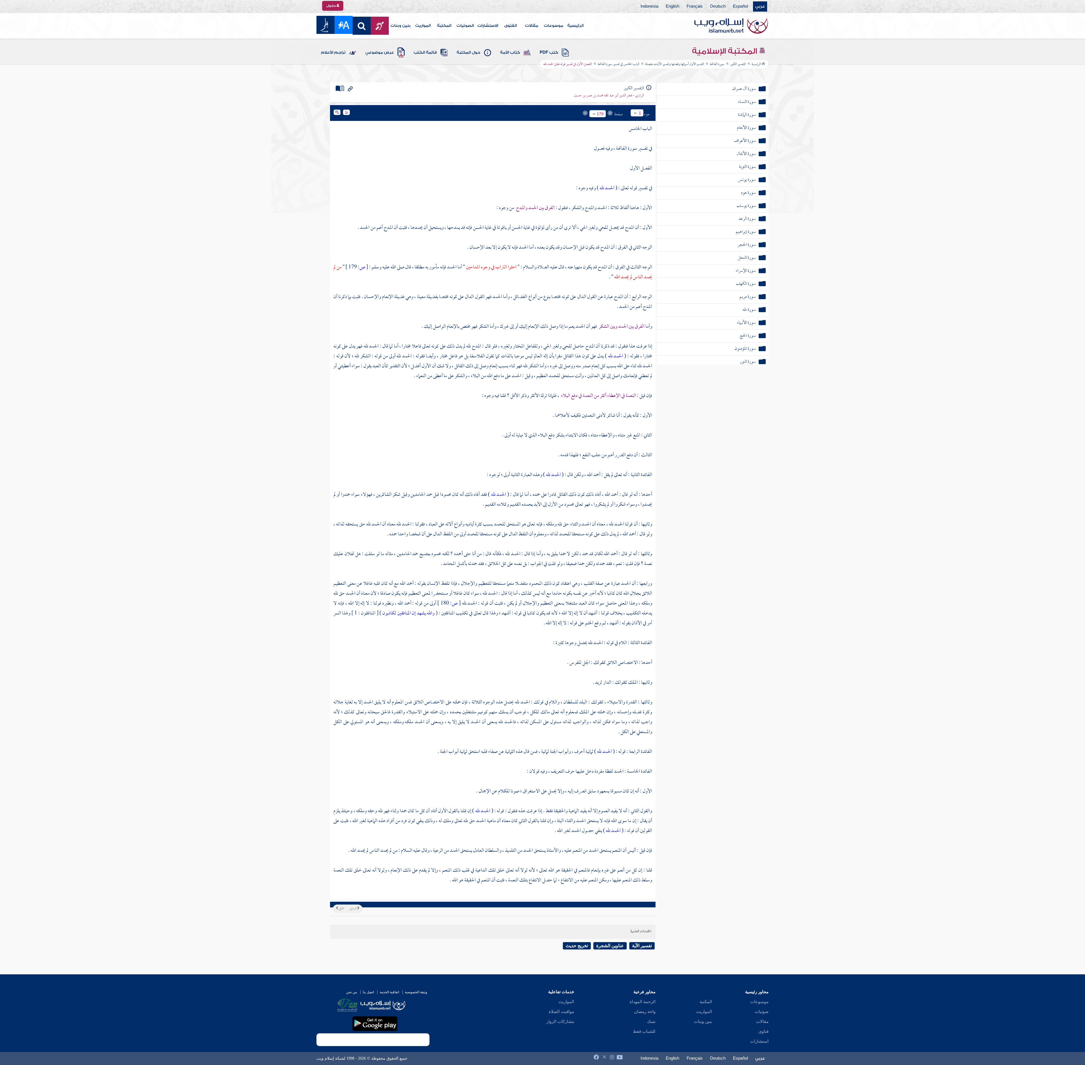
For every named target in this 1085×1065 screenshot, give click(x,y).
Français (695, 6)
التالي (341, 908)
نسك (651, 1021)
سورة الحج (748, 336)
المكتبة (444, 25)
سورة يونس (747, 180)
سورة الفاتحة (717, 64)
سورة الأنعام (746, 128)
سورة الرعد (747, 219)
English (672, 6)
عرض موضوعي (379, 52)
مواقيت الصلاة (561, 1011)
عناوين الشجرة (610, 945)
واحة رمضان (645, 1011)
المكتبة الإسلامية (725, 51)
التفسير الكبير (738, 64)
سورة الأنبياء (746, 323)
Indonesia (649, 6)
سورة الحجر (747, 245)
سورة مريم (747, 297)
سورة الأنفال (746, 154)
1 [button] (640, 113)
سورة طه (749, 310)
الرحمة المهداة (643, 1001)
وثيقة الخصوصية (416, 992)
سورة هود (748, 193)
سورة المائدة (747, 115)
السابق (353, 908)
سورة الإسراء (746, 271)
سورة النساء (747, 102)
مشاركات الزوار (560, 1021)
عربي (760, 6)
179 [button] (600, 114)
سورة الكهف (746, 284)
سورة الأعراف (745, 141)
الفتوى (510, 25)
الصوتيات (465, 25)
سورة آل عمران (744, 89)
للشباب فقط (644, 1031)
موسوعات (553, 25)
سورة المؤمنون (745, 349)
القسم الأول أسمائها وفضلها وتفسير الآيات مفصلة (674, 64)
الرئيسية (575, 25)
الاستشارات (488, 25)
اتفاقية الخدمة (389, 992)
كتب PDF (549, 52)
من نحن (351, 992)
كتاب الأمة (510, 52)
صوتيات (762, 1011)
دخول (331, 6)
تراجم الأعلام (333, 52)
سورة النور (748, 362)
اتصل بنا (368, 992)
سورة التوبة (747, 167)
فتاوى (763, 1031)
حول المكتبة (468, 52)
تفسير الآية (642, 945)
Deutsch (718, 6)
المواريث (423, 25)
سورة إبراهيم (746, 232)
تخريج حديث (577, 945)
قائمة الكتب (425, 52)
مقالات (531, 25)
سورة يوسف (746, 206)
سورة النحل (747, 258)
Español (740, 6)
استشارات (759, 1041)
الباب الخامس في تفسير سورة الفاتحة (618, 64)
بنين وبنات (400, 25)
